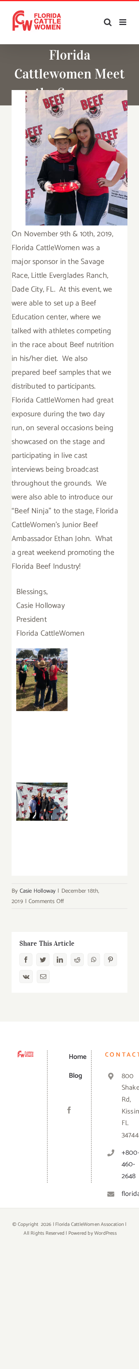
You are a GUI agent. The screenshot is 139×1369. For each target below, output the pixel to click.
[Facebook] (69, 1110)
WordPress (105, 1233)
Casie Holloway (38, 891)
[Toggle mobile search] (108, 22)
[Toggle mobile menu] (123, 22)
